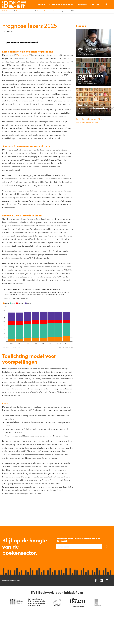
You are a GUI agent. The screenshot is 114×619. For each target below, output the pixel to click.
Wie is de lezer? (23, 55)
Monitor (42, 4)
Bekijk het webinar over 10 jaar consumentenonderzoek (90, 121)
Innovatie (82, 4)
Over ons (95, 4)
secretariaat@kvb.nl (11, 580)
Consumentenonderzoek (61, 4)
